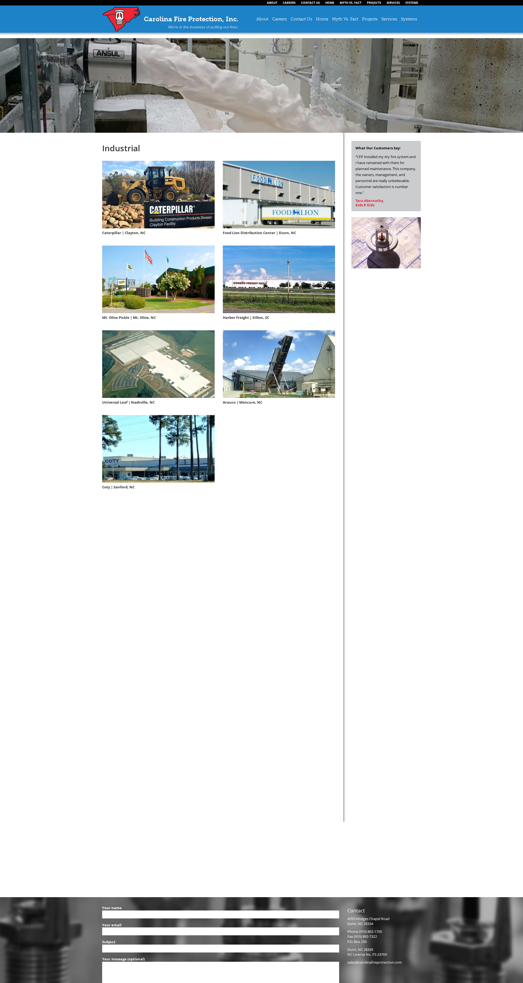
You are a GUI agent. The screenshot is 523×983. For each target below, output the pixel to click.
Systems (409, 19)
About (262, 19)
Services (389, 19)
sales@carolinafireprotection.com (374, 962)
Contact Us (301, 19)
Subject (108, 941)
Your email (111, 924)
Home (322, 19)
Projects (370, 19)
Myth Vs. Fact (345, 19)
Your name (112, 907)
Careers (279, 19)
